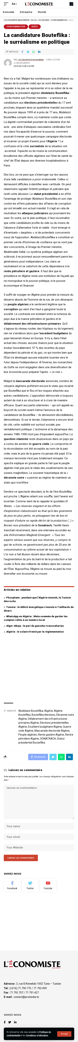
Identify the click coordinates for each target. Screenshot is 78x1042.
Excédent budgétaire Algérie (45, 726)
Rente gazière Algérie (51, 734)
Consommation (16, 27)
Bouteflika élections (43, 714)
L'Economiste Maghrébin (31, 60)
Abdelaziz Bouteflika (30, 710)
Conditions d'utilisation (37, 1035)
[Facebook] (12, 885)
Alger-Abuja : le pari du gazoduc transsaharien (35, 625)
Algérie (48, 710)
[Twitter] (30, 885)
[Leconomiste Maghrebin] (39, 4)
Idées (34, 27)
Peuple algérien (27, 734)
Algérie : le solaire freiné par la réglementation (35, 631)
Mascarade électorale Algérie (51, 730)
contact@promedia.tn (26, 996)
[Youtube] (48, 885)
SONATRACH (48, 738)
